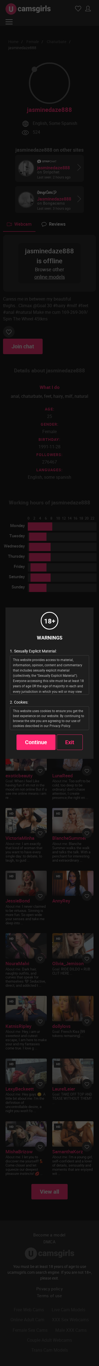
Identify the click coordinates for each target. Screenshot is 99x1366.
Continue (36, 742)
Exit (69, 742)
